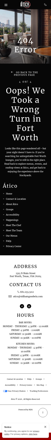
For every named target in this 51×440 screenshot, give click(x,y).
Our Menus (11, 235)
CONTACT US (25, 284)
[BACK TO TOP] (42, 412)
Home (9, 193)
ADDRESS (25, 266)
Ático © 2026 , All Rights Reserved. (25, 399)
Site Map (40, 385)
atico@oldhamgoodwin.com (28, 296)
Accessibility (12, 214)
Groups (9, 209)
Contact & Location (16, 199)
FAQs (8, 241)
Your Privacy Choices (16, 391)
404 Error (25, 45)
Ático (10, 186)
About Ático (12, 204)
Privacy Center (13, 246)
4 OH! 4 (25, 82)
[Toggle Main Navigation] (6, 5)
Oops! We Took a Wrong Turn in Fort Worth (25, 114)
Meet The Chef (13, 225)
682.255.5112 (45, 4)
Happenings (12, 220)
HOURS (25, 315)
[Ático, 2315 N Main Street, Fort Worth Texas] (25, 4)
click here (33, 434)
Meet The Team (14, 230)
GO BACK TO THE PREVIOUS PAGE (26, 73)
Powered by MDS (25, 410)
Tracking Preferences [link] (39, 391)
